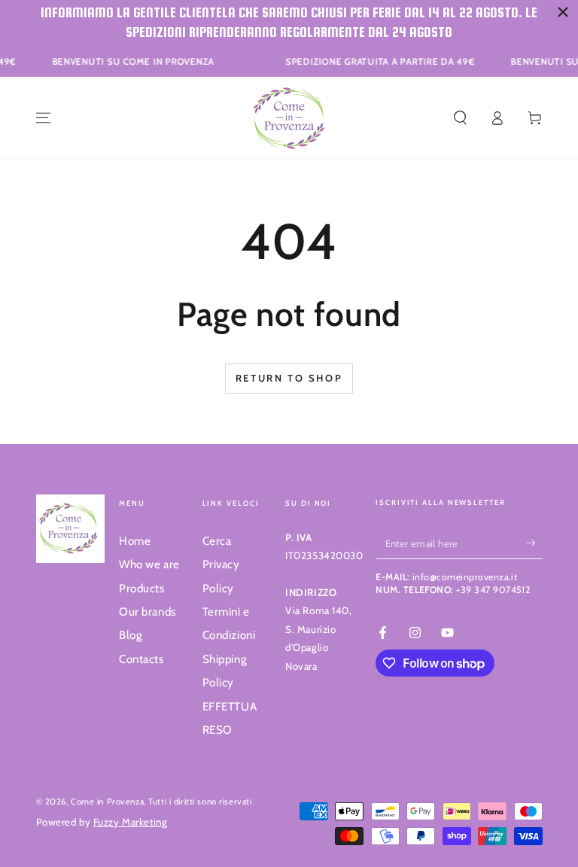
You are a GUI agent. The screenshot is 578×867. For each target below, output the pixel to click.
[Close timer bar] (563, 12)
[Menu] (43, 118)
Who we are (149, 564)
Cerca (217, 541)
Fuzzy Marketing (130, 822)
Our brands (147, 611)
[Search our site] (460, 118)
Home (135, 541)
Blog (130, 635)
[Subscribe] (534, 543)
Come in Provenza (107, 801)
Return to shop (289, 378)
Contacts (141, 659)
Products (142, 588)
